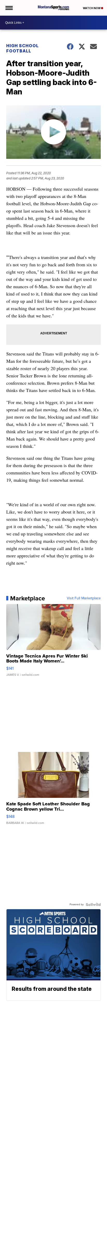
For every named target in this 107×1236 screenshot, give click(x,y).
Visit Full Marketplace (84, 598)
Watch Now (92, 8)
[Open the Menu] (9, 7)
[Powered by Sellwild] (93, 904)
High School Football (22, 48)
